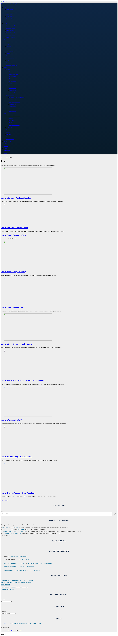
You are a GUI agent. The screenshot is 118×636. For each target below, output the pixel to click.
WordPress (20, 630)
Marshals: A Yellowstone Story (14, 587)
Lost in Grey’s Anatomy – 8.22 (13, 307)
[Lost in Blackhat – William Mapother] (28, 194)
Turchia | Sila (23, 559)
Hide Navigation (14, 3)
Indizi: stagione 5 (10, 18)
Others (7, 48)
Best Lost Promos (10, 136)
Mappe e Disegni (12, 90)
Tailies (7, 44)
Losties (8, 42)
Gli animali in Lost (12, 99)
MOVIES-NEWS (16, 533)
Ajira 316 (8, 60)
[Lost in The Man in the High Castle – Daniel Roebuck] (28, 376)
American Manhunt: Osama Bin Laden (16, 582)
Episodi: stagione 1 (10, 25)
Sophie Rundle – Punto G (14, 567)
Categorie (3, 611)
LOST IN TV (6, 529)
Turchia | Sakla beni (19, 556)
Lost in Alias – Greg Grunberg (13, 272)
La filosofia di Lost (13, 76)
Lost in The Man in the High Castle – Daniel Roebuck (23, 380)
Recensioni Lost (9, 109)
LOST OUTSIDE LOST (8, 531)
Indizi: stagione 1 (10, 9)
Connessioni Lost (12, 106)
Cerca (2, 511)
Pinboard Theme (11, 630)
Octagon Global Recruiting (14, 125)
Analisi (5, 67)
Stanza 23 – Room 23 (13, 92)
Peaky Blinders (35, 570)
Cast (4, 39)
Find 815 (11, 118)
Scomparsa (5, 585)
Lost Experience (12, 122)
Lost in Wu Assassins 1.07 (11, 420)
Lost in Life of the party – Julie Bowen (16, 344)
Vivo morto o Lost (12, 104)
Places (7, 62)
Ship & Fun (8, 129)
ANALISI (23, 531)
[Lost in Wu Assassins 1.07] (28, 416)
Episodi (5, 23)
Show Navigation (5, 3)
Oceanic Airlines (10, 58)
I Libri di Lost (12, 78)
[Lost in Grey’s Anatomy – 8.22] (28, 303)
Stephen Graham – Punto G (15, 570)
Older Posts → (4, 500)
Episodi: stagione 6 (10, 37)
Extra (5, 113)
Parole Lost (8, 69)
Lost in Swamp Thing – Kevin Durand (16, 456)
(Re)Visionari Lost (10, 95)
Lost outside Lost (12, 111)
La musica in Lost (12, 81)
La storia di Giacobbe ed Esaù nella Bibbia (17, 97)
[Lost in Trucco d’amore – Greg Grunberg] (28, 489)
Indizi (5, 7)
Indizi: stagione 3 (10, 14)
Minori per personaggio (11, 65)
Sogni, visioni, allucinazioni (14, 102)
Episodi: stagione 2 (10, 28)
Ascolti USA (9, 127)
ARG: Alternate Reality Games (13, 116)
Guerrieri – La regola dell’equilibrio (17, 580)
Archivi (2, 599)
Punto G (5, 153)
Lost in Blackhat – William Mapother (16, 198)
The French (8, 53)
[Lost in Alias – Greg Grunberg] (28, 268)
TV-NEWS (5, 533)
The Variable (9, 46)
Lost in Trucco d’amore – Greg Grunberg (18, 493)
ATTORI (21, 529)
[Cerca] (115, 514)
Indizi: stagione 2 (10, 11)
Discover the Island (8, 141)
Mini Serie (6, 148)
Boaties (8, 55)
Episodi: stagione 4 (10, 32)
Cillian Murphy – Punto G (14, 563)
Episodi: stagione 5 (10, 35)
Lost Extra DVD (9, 134)
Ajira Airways (12, 120)
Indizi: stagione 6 (10, 21)
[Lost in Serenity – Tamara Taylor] (28, 224)
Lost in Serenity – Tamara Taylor (14, 228)
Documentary (7, 150)
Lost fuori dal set (10, 139)
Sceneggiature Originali (13, 74)
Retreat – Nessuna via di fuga (40, 563)
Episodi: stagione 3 (10, 30)
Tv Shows (6, 146)
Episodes (30, 567)
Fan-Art (8, 132)
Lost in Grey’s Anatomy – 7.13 (13, 235)
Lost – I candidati (12, 88)
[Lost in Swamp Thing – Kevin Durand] (28, 452)
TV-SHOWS (14, 527)
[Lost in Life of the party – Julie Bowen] (28, 340)
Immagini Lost (9, 85)
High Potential (7, 589)
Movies (5, 143)
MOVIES (5, 527)
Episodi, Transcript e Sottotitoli (15, 71)
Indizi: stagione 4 (10, 16)
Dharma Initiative (10, 51)
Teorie (10, 83)
